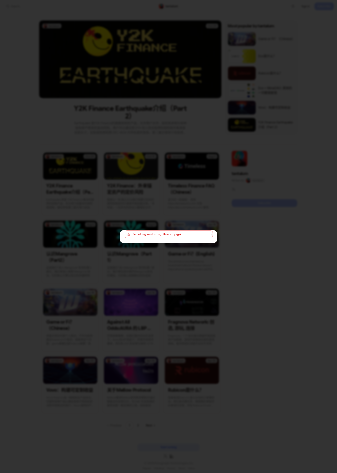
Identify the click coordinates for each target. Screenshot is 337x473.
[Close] (212, 235)
